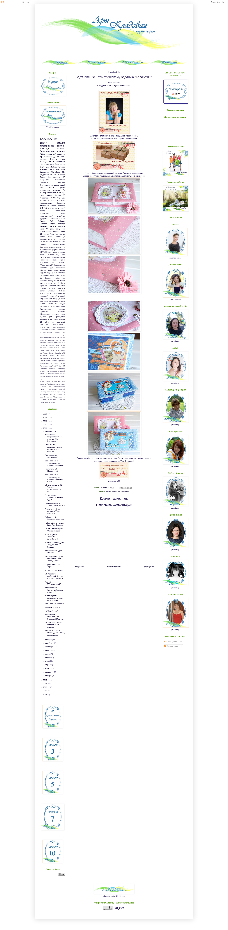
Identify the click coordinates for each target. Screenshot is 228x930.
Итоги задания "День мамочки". (54, 552)
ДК (119, 491)
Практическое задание (52, 309)
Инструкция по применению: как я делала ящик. (54, 598)
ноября (48, 639)
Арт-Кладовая (46, 156)
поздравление (46, 203)
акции (46, 247)
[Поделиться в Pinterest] (131, 488)
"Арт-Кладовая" (127, 461)
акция (51, 247)
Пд (64, 190)
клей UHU (57, 381)
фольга (56, 348)
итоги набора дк (56, 237)
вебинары (62, 376)
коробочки (125, 491)
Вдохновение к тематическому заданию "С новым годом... (54, 478)
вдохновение (111, 491)
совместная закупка (50, 190)
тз (62, 342)
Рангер (56, 363)
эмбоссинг (44, 324)
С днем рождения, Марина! (53, 565)
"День (47, 350)
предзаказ (54, 337)
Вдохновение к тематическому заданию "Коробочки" (55, 463)
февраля (49, 672)
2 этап (57, 350)
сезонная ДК (60, 394)
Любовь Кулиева (58, 167)
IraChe (57, 278)
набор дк (56, 299)
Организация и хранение (48, 358)
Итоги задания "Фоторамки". (51, 456)
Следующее (79, 567)
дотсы (47, 379)
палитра (61, 224)
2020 (45, 414)
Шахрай (62, 371)
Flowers (45, 353)
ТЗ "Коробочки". (51, 611)
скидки (54, 260)
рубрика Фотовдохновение (52, 218)
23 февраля (46, 278)
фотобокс (62, 399)
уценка (63, 345)
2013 (45, 687)
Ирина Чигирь (53, 195)
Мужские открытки (52, 607)
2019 (45, 417)
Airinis (42, 154)
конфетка (55, 185)
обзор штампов (47, 164)
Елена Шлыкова (58, 200)
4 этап (51, 306)
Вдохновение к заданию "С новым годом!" (54, 497)
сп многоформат (57, 162)
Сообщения (171, 642)
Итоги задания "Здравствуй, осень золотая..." (54, 590)
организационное (59, 386)
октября (49, 643)
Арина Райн (47, 221)
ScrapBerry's (61, 327)
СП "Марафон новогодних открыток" (52, 179)
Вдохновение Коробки (54, 604)
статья (55, 193)
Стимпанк (51, 291)
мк (64, 154)
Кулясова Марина (122, 85)
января (48, 675)
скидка (62, 304)
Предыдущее (148, 567)
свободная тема (47, 275)
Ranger (51, 353)
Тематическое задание (52, 151)
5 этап (46, 327)
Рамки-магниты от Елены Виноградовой (55, 504)
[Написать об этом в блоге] (123, 488)
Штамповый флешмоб (49, 314)
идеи (63, 213)
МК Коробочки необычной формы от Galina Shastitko (54, 576)
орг (50, 386)
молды (56, 384)
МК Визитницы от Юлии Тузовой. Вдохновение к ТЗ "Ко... (55, 488)
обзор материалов (52, 211)
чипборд (43, 306)
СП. (64, 366)
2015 (45, 680)
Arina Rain (54, 234)
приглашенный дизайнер (52, 216)
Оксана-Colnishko (57, 206)
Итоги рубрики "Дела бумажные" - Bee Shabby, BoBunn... (54, 558)
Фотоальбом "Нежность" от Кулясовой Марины (54, 616)
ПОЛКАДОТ (61, 358)
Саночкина (43, 368)
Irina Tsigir (60, 306)
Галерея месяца (48, 226)
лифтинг (51, 384)
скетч (51, 169)
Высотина (43, 355)
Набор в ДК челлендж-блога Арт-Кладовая (54, 524)
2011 (45, 694)
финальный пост (46, 348)
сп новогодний (58, 322)
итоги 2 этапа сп (46, 381)
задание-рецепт (46, 319)
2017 (45, 425)
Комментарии (172, 646)
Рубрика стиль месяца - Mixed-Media (52, 329)
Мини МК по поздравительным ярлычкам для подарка (53, 448)
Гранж (62, 260)
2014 (45, 684)
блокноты (51, 373)
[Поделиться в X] (126, 488)
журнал (43, 273)
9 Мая (53, 327)
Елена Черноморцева (50, 177)
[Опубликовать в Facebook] (128, 488)
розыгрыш (44, 213)
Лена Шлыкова (47, 255)
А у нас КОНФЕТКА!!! (54, 570)
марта (48, 668)
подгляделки (52, 389)
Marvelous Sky (58, 172)
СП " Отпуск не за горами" (52, 208)
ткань (57, 345)
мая (47, 661)
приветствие (51, 392)
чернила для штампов (47, 402)
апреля (48, 665)
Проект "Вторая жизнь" (48, 360)
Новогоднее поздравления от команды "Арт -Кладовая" (53, 437)
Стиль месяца (46, 231)
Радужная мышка (48, 175)
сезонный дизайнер (54, 342)
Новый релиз (57, 187)
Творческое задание (53, 371)
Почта (62, 283)
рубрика (55, 250)
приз (58, 392)
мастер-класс (47, 146)
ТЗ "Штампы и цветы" (56, 244)
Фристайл (44, 312)
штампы (61, 148)
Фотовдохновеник (46, 332)
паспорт (43, 389)
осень (46, 234)
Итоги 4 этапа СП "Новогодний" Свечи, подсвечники (55, 632)
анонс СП (43, 373)
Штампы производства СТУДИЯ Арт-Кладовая (54, 544)
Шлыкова (61, 312)
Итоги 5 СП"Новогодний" (53, 583)
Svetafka (61, 175)
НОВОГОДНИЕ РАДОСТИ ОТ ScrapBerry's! (52, 536)
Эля (57, 169)
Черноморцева (46, 299)
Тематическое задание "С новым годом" (55, 530)
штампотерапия (59, 252)
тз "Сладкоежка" (56, 397)
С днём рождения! (55, 229)
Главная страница (113, 567)
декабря (49, 431)
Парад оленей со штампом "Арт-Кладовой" (52, 511)
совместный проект (54, 154)
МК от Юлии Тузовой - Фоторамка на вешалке (54, 624)
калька (48, 337)
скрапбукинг (60, 275)
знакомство (54, 379)
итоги (43, 142)
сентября (49, 647)
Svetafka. (58, 353)
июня (47, 657)
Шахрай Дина (46, 270)
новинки (43, 169)
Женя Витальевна (57, 355)
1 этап (52, 350)
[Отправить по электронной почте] (121, 488)
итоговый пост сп (47, 239)
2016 (45, 428)
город (42, 379)
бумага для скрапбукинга (52, 317)
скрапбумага (44, 397)
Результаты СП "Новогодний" (51, 470)
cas (63, 278)
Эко (41, 247)
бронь (57, 373)
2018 (45, 421)
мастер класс (46, 193)
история (62, 379)
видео (55, 231)
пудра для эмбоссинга (56, 273)
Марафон (44, 262)
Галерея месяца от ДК (49, 281)
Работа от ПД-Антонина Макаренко (55, 518)
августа (48, 650)
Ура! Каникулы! (52, 257)
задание (61, 143)
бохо (63, 314)
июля (47, 654)
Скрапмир (51, 368)
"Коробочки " (131, 136)
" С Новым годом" (56, 324)
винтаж (62, 257)
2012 (45, 691)
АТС (63, 353)
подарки (54, 301)
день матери (59, 270)
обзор (47, 322)
